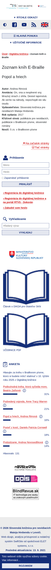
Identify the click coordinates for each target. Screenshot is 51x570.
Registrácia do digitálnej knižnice (24, 193)
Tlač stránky (42, 147)
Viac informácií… (11, 560)
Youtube (24, 25)
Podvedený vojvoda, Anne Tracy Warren (25, 401)
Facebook (14, 25)
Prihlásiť (25, 184)
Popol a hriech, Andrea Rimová (20, 416)
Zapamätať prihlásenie (16, 178)
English (45, 25)
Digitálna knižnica (18, 54)
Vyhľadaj (25, 232)
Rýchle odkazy (25, 17)
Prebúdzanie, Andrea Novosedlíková (23, 442)
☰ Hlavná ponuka (25, 35)
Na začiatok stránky (37, 143)
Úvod (4, 54)
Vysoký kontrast (5, 25)
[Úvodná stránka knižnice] (25, 6)
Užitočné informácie (26, 42)
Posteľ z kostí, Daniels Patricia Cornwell (25, 427)
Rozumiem (25, 565)
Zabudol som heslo (16, 207)
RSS (34, 25)
